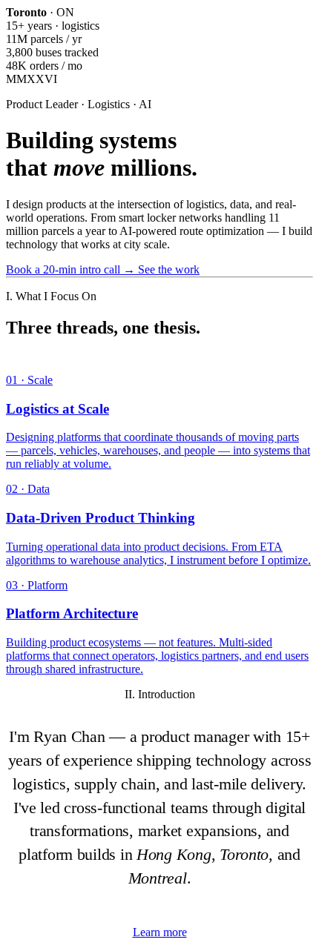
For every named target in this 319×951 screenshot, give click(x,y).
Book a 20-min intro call (70, 269)
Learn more (160, 932)
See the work (169, 269)
